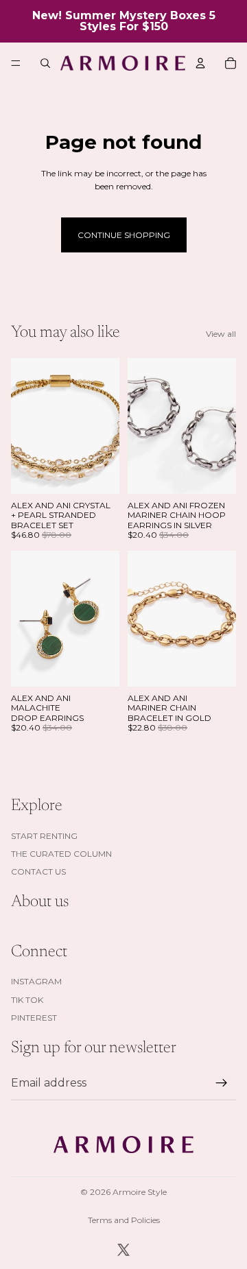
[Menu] (16, 63)
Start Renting (44, 836)
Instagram (36, 981)
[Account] (200, 63)
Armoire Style (140, 1192)
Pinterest (34, 1017)
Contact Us (38, 871)
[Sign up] (221, 1083)
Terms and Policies (124, 1220)
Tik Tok (27, 1000)
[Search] (45, 63)
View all (221, 334)
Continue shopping (124, 235)
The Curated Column (61, 854)
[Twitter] (123, 1250)
